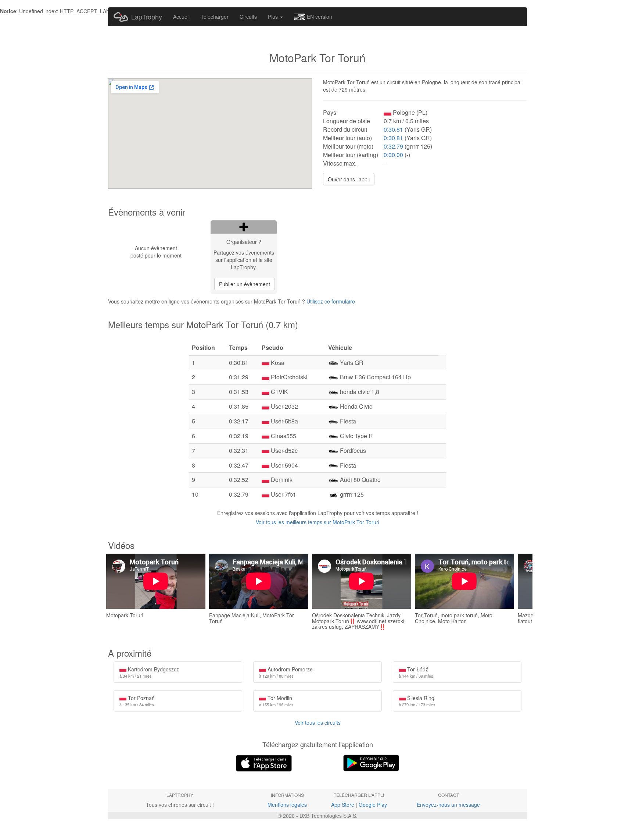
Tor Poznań (137, 700)
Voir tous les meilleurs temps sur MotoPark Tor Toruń (317, 522)
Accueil (181, 16)
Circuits (248, 16)
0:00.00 (393, 154)
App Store (342, 804)
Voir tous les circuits (318, 722)
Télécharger (215, 16)
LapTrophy (146, 16)
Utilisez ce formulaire (330, 301)
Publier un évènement (244, 284)
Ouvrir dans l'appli (349, 179)
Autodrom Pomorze (286, 672)
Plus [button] (273, 16)
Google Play (373, 804)
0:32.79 (393, 146)
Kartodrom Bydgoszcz (149, 672)
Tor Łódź (416, 672)
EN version (319, 16)
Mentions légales (287, 804)
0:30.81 (393, 129)
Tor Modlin (276, 700)
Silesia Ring (417, 700)
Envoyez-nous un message (448, 804)
